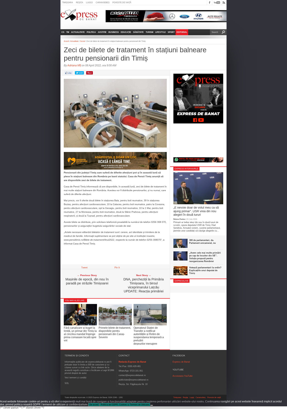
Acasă (66, 41)
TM (67, 32)
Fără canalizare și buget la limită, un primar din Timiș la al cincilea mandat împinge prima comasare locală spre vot (80, 334)
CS (62, 32)
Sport (171, 32)
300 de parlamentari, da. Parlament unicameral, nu (202, 241)
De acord (94, 404)
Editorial (182, 32)
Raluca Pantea (179, 219)
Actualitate (78, 32)
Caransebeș (102, 2)
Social (82, 41)
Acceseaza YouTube (182, 376)
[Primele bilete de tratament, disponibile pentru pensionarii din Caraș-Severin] (115, 324)
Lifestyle (160, 32)
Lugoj (89, 2)
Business (113, 32)
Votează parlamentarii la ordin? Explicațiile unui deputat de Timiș (205, 270)
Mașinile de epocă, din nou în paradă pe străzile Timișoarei (87, 281)
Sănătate (138, 32)
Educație (126, 32)
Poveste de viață (121, 2)
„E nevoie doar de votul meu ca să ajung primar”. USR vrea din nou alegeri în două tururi (196, 211)
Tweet (84, 267)
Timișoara (67, 2)
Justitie (102, 32)
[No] (151, 405)
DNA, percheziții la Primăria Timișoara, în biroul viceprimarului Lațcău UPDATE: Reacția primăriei (143, 285)
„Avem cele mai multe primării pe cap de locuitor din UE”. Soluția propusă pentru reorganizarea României (205, 257)
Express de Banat (181, 362)
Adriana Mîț (74, 65)
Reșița (79, 2)
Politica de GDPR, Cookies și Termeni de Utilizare (125, 404)
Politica (91, 32)
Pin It (117, 267)
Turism (149, 32)
